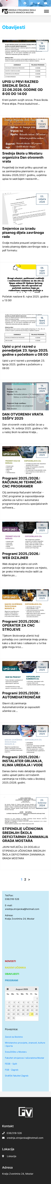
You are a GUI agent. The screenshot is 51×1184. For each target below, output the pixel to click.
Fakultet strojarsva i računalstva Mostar (24, 1058)
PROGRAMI (11, 980)
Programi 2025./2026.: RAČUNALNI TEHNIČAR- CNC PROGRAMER (22, 482)
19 (23, 1010)
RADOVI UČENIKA (15, 967)
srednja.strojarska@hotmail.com (22, 909)
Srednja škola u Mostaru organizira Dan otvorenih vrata (22, 157)
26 (23, 1014)
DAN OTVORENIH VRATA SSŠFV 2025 (22, 416)
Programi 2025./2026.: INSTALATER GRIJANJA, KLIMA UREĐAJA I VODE (22, 761)
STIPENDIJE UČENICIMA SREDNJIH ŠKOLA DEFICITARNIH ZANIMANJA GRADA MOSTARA (25, 835)
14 (32, 1006)
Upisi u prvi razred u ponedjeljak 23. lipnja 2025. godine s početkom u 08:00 (25, 350)
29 (37, 1014)
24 (14, 1014)
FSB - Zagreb (11, 1069)
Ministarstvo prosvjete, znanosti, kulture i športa (25, 1044)
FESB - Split (11, 1063)
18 (18, 1010)
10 (14, 1006)
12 (23, 1006)
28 (32, 1014)
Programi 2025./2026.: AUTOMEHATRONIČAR (21, 695)
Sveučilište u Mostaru (16, 1051)
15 (37, 1006)
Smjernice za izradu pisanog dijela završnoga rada (23, 232)
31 (14, 1018)
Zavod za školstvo (14, 1036)
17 (14, 1010)
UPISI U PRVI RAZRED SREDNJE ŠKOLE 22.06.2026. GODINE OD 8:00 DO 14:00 (22, 88)
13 (28, 1006)
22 (37, 1010)
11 (18, 1006)
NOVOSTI (10, 961)
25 (18, 1014)
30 (8, 1018)
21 (32, 1010)
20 (28, 1010)
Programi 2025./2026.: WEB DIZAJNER (21, 556)
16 (8, 1010)
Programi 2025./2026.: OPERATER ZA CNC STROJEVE (21, 625)
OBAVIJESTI (12, 974)
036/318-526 (12, 899)
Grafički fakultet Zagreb (16, 1075)
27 (28, 1014)
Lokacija (11, 1156)
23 (8, 1014)
